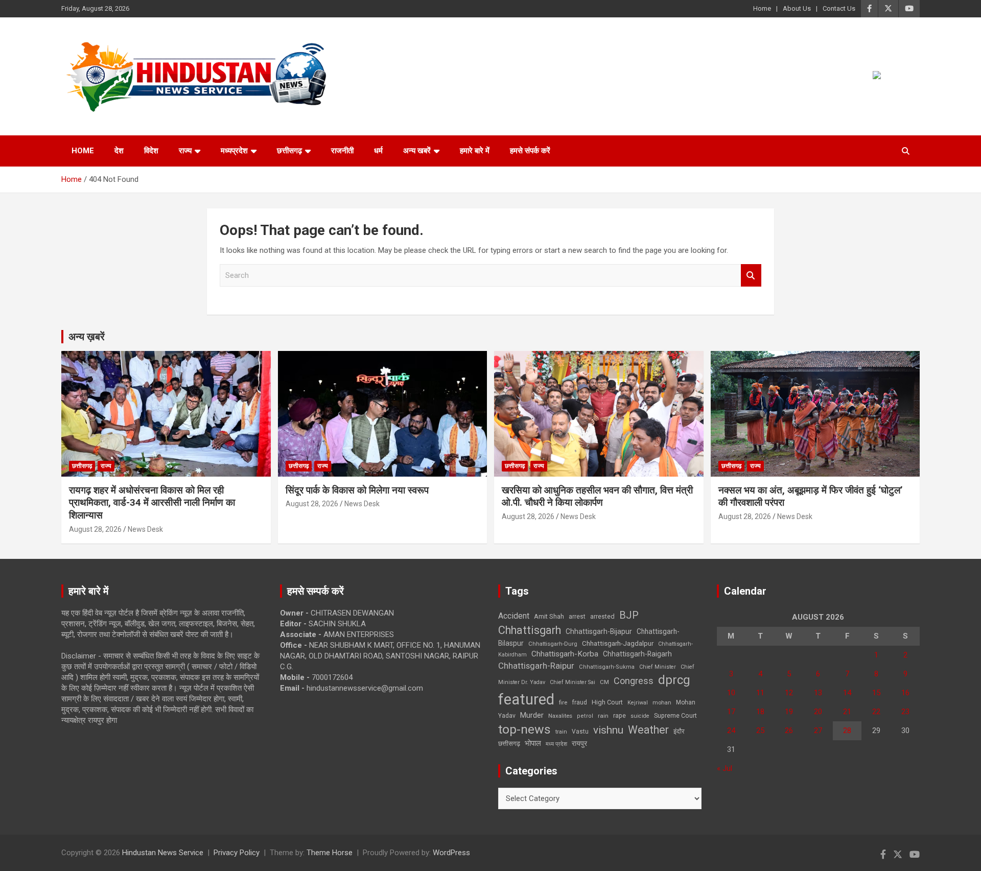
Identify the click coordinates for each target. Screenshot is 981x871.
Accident (513, 616)
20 (818, 711)
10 (731, 692)
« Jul (724, 768)
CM (604, 682)
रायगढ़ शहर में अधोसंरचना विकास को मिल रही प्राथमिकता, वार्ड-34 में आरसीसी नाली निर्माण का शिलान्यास (152, 502)
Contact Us (839, 8)
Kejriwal (637, 702)
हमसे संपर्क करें (530, 150)
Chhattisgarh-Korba (564, 653)
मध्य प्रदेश (556, 744)
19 (789, 711)
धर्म (378, 150)
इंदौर (679, 731)
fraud (579, 702)
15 (876, 692)
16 (905, 692)
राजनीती (342, 150)
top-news (524, 729)
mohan (661, 702)
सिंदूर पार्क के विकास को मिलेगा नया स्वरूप (357, 490)
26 (789, 730)
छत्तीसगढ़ (509, 743)
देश (119, 150)
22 (876, 711)
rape (619, 715)
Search (751, 275)
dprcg (674, 680)
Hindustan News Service (162, 852)
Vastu (580, 731)
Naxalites (560, 715)
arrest (577, 616)
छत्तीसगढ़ (289, 150)
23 (905, 711)
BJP (629, 615)
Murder (532, 715)
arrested (602, 616)
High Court (607, 702)
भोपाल (533, 743)
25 (760, 730)
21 (847, 711)
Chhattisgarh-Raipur (536, 666)
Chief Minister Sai (572, 682)
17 (731, 711)
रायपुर (579, 743)
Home (762, 8)
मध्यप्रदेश (234, 150)
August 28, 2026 (95, 529)
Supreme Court (675, 715)
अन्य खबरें (417, 150)
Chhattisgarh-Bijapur (599, 631)
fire (563, 702)
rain (603, 715)
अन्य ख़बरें (86, 337)
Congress (633, 680)
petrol (585, 716)
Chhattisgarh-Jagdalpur (617, 643)
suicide (639, 716)
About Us (797, 8)
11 (760, 692)
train (561, 731)
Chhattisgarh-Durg (552, 643)
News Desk (145, 529)
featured (526, 699)
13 (818, 692)
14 (847, 692)
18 (760, 711)
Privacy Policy (237, 852)
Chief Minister (657, 667)
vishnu (608, 730)
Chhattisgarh (529, 630)
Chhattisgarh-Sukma (607, 667)
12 (789, 692)
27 (818, 730)
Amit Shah (549, 616)
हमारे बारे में (474, 150)
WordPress (451, 852)
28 (847, 730)
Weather (648, 729)
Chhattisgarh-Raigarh (637, 654)
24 (731, 730)
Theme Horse (330, 852)
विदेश (151, 150)
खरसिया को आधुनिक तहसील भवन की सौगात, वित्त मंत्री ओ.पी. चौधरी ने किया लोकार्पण (597, 496)
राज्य (185, 150)
